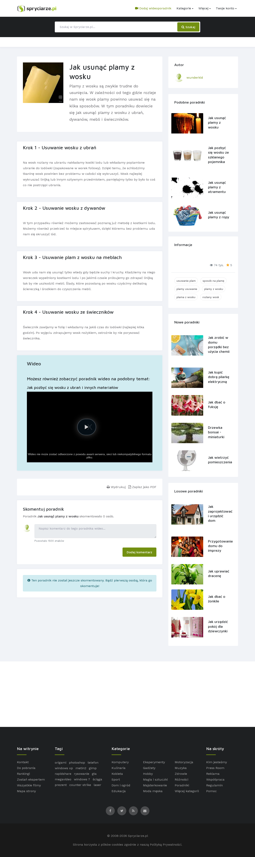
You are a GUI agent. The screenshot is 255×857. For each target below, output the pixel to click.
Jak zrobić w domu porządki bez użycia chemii (219, 344)
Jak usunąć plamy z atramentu (217, 187)
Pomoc (211, 791)
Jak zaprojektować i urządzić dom (219, 513)
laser (97, 785)
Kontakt (23, 762)
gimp (93, 768)
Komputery (120, 762)
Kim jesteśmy (216, 762)
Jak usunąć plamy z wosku (217, 122)
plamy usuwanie (187, 289)
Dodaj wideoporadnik (154, 8)
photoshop (77, 762)
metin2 (81, 768)
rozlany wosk (210, 297)
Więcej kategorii (187, 791)
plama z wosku (186, 297)
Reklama (213, 774)
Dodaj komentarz (139, 552)
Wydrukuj (118, 487)
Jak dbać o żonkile (216, 598)
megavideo (63, 779)
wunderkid (194, 77)
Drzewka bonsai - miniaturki (216, 432)
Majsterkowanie (155, 785)
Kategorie (184, 8)
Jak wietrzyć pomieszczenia (219, 459)
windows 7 (82, 779)
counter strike (80, 785)
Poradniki (182, 785)
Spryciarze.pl (138, 836)
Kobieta (117, 774)
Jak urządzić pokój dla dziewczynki (218, 626)
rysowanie (81, 774)
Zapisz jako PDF (143, 487)
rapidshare (63, 774)
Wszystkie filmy (29, 785)
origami (60, 762)
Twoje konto (225, 8)
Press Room (215, 768)
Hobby (148, 774)
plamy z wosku (213, 289)
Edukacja (119, 791)
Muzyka (181, 768)
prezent (61, 785)
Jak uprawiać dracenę (218, 573)
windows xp (64, 768)
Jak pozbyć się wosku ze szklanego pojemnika (218, 155)
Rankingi (23, 774)
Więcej (203, 8)
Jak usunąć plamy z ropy (218, 214)
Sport (116, 779)
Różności (181, 779)
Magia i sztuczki (155, 779)
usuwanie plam (186, 280)
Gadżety (149, 768)
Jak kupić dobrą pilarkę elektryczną (218, 377)
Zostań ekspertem (31, 779)
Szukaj (189, 27)
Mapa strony (26, 791)
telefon (93, 762)
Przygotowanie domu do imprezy (219, 546)
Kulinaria (119, 768)
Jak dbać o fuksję (216, 404)
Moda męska (153, 791)
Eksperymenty (154, 762)
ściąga (97, 779)
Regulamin (214, 785)
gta (94, 774)
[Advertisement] (127, 694)
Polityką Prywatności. (166, 844)
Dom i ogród (121, 785)
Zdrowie (181, 774)
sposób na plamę (213, 280)
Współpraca (215, 779)
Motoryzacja (184, 762)
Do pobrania (26, 768)
